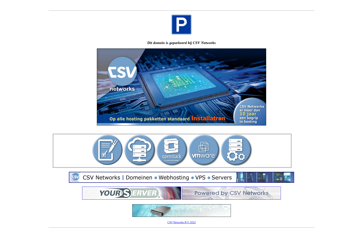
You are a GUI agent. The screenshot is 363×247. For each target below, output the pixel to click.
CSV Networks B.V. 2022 (181, 222)
